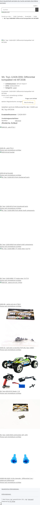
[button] (28, 6)
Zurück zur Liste (6, 16)
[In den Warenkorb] (3, 30)
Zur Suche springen (24, 1)
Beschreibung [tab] (28, 102)
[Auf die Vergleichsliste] (3, 37)
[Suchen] (36, 10)
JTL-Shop (12, 501)
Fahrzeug (18, 121)
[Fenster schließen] (3, 33)
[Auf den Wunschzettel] (6, 37)
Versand (30, 499)
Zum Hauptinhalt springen (9, 1)
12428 (15, 88)
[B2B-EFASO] (6, 12)
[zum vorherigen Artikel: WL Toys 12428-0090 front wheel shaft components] (3, 24)
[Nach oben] (1, 503)
